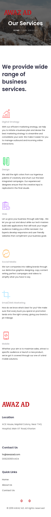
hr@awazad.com (11, 454)
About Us (7, 485)
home (16, 30)
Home (5, 479)
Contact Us (8, 490)
